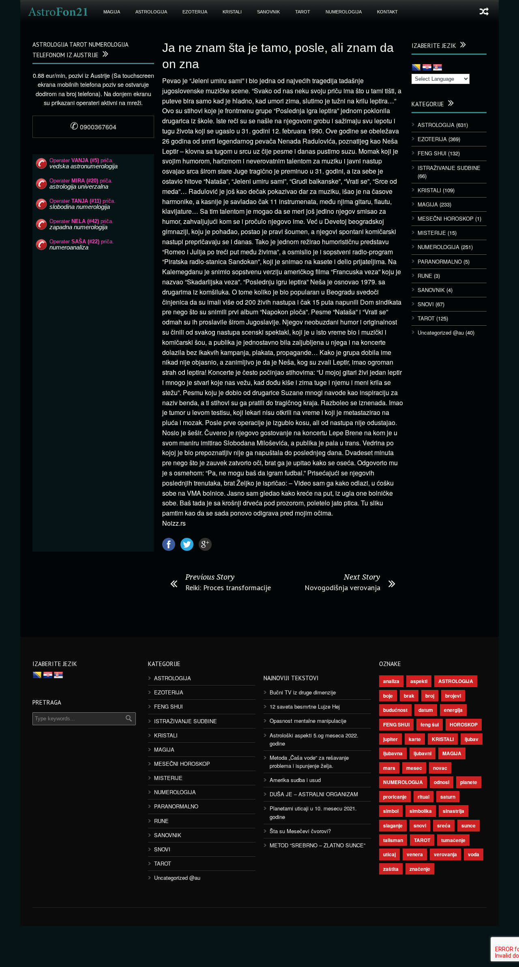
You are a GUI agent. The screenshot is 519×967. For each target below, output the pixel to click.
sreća (443, 825)
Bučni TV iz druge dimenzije (303, 692)
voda (473, 854)
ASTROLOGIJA (151, 11)
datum (425, 709)
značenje (420, 868)
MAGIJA (111, 11)
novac (440, 767)
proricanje (395, 796)
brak (409, 695)
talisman (393, 840)
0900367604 (93, 126)
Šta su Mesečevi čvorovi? (300, 831)
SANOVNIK (268, 11)
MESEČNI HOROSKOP (446, 218)
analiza (391, 681)
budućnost (395, 709)
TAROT (302, 11)
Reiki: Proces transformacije (228, 587)
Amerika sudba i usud (295, 780)
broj (429, 695)
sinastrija (453, 810)
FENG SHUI (432, 153)
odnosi (441, 782)
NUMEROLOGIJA (344, 11)
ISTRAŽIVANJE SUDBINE (449, 168)
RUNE (425, 275)
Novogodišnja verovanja (342, 587)
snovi (420, 825)
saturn (447, 796)
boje (388, 695)
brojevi (453, 695)
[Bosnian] (416, 68)
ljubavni (422, 753)
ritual (423, 796)
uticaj (389, 854)
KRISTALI (232, 11)
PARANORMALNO (440, 261)
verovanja (445, 854)
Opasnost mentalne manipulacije (308, 720)
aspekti (418, 681)
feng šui (429, 724)
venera (415, 854)
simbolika (421, 810)
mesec (414, 767)
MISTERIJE (432, 232)
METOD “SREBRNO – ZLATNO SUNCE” (317, 845)
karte (415, 739)
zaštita (391, 868)
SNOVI (426, 304)
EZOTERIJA (194, 11)
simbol (391, 810)
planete (468, 782)
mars (389, 767)
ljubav (471, 739)
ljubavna (393, 753)
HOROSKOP (464, 724)
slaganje (393, 825)
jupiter (390, 739)
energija (453, 709)
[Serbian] (437, 68)
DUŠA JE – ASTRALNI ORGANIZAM (314, 794)
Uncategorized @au (441, 332)
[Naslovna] (58, 11)
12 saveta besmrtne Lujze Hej (305, 706)
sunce (468, 825)
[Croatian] (427, 68)
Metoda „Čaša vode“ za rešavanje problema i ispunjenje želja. (309, 761)
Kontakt (387, 11)
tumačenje (453, 840)
